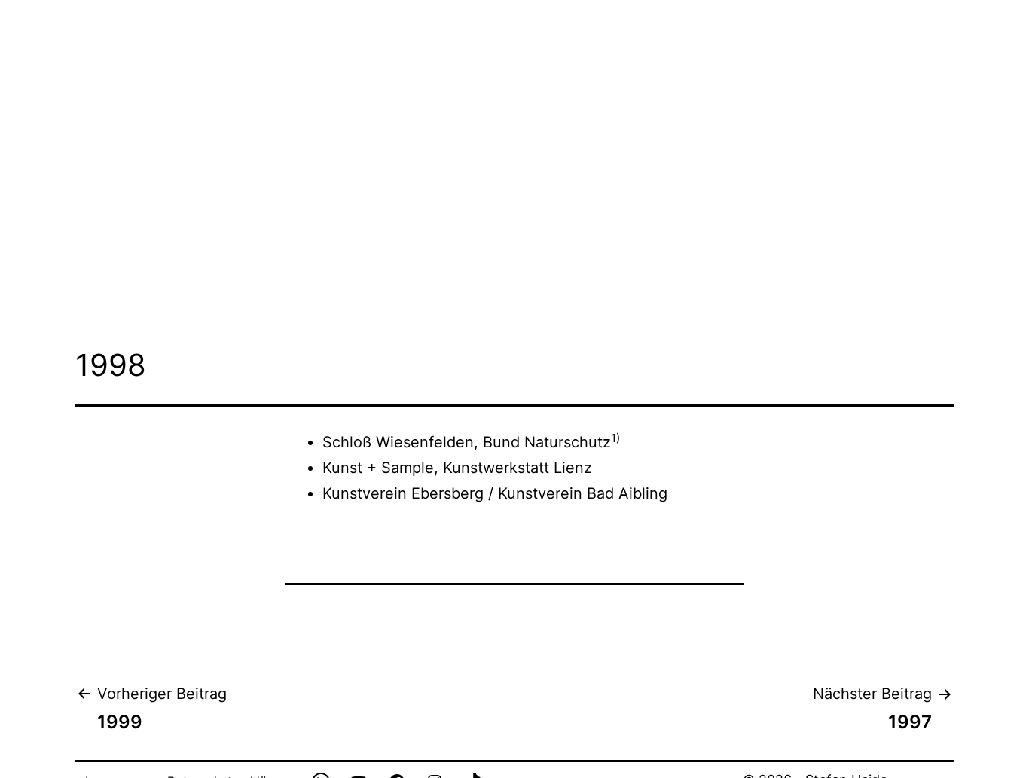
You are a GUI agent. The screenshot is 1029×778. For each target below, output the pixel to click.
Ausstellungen (628, 18)
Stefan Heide (70, 17)
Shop (996, 18)
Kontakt (931, 18)
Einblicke (804, 18)
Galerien (500, 18)
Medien (726, 18)
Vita (870, 18)
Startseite (416, 18)
